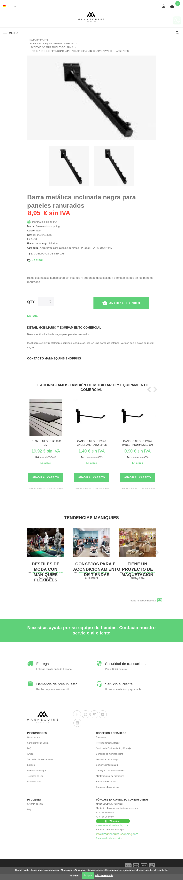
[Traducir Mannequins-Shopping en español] (4, 6)
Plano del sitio (34, 781)
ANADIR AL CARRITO (124, 303)
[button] (113, 821)
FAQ (29, 748)
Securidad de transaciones (40, 759)
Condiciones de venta (37, 743)
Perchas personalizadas (108, 743)
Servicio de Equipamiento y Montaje (113, 748)
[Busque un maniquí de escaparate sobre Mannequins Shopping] (177, 33)
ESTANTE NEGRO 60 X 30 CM (45, 443)
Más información (104, 875)
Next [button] (154, 389)
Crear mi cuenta (35, 804)
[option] (69, 166)
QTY (30, 302)
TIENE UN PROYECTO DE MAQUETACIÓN (137, 569)
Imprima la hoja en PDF (44, 221)
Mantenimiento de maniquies (110, 776)
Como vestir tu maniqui (107, 765)
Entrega (31, 765)
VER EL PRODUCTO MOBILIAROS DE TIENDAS (53, 488)
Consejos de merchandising (109, 754)
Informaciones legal (36, 770)
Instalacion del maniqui (107, 759)
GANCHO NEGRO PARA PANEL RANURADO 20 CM (92, 443)
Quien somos (33, 737)
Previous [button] (148, 389)
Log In (30, 809)
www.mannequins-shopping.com (112, 825)
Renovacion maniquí (106, 781)
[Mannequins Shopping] (91, 16)
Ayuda (30, 754)
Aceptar (88, 875)
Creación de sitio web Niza (109, 838)
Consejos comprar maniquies (110, 770)
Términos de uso (35, 776)
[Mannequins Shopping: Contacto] (117, 834)
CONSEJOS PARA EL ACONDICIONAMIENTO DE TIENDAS (96, 569)
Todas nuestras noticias (142, 600)
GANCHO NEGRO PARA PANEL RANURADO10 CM (137, 443)
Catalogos (101, 737)
